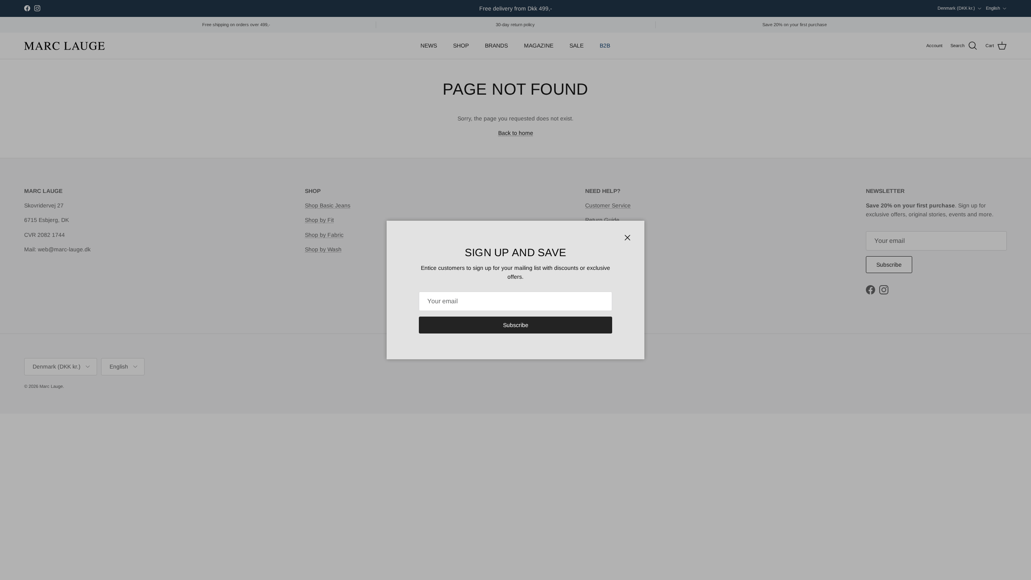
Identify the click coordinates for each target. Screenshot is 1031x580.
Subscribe (515, 325)
